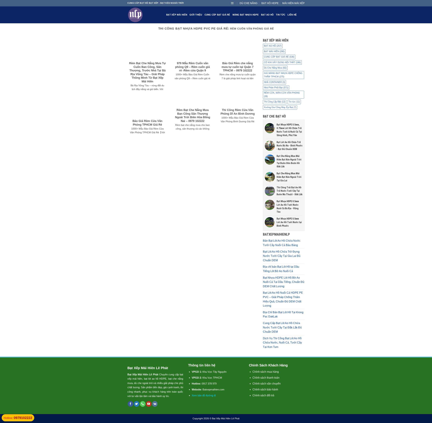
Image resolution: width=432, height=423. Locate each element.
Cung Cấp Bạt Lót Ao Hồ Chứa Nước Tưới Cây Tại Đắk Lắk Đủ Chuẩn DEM (282, 327)
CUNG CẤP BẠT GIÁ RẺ (217, 15)
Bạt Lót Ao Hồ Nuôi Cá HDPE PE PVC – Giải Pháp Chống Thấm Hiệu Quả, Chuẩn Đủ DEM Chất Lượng (283, 299)
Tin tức (280, 15)
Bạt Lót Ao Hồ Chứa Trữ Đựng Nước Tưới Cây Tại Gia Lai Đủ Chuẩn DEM (281, 256)
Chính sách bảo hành (265, 389)
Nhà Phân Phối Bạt (276, 87)
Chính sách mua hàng (265, 371)
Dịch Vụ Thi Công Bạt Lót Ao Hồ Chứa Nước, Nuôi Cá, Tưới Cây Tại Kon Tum (282, 342)
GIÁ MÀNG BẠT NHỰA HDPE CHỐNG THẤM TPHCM (283, 75)
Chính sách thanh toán (265, 377)
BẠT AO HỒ (267, 15)
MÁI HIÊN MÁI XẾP (293, 3)
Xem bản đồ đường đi (204, 395)
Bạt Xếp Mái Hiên (176, 15)
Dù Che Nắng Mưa (275, 68)
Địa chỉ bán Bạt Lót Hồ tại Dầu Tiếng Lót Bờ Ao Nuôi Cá (281, 269)
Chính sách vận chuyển (266, 383)
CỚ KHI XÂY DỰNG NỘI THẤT (282, 62)
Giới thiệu (196, 15)
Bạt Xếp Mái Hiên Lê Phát (225, 418)
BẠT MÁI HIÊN (274, 51)
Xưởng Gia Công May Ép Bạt (280, 107)
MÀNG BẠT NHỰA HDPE (246, 15)
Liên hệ (292, 15)
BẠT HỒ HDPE (270, 3)
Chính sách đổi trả (263, 395)
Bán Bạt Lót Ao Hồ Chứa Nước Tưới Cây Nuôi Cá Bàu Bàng (281, 243)
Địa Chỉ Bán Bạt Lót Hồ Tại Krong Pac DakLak (283, 314)
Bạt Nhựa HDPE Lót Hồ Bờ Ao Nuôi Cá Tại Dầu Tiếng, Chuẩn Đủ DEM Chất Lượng (283, 282)
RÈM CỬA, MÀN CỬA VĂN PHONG (282, 94)
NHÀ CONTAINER (274, 82)
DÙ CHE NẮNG (249, 3)
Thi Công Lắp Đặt (274, 101)
